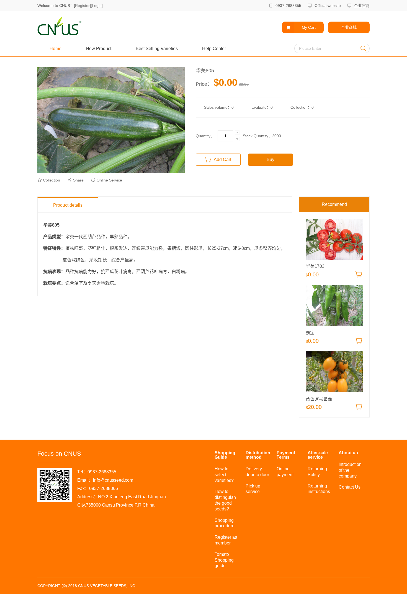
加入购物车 (358, 274)
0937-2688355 (288, 5)
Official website (328, 5)
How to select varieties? (224, 474)
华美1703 (315, 266)
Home (55, 48)
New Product (98, 48)
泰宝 (310, 333)
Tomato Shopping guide (224, 560)
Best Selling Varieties (157, 48)
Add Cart (222, 159)
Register (82, 5)
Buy (270, 159)
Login (97, 5)
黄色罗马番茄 (319, 399)
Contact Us (349, 487)
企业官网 (362, 5)
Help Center (214, 48)
